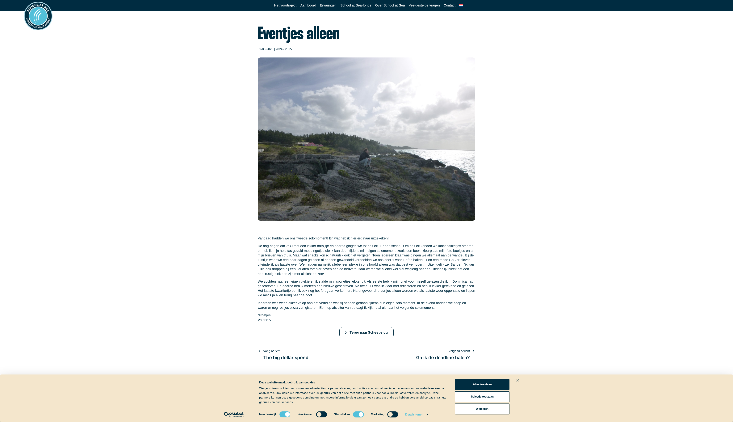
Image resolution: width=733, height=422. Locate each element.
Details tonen (414, 414)
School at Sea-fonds (355, 5)
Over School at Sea (390, 5)
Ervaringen (328, 5)
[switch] (318, 413)
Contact (449, 5)
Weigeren (482, 408)
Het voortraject (285, 5)
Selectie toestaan (482, 396)
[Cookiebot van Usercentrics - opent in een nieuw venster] (234, 414)
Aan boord (308, 5)
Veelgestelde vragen (424, 5)
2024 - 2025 (284, 49)
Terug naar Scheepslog (369, 332)
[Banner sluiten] (518, 380)
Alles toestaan (482, 384)
